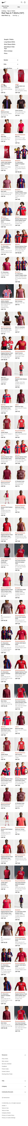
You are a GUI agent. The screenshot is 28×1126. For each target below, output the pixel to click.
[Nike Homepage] (4, 2)
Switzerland (6, 1097)
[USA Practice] (21, 422)
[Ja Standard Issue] (21, 472)
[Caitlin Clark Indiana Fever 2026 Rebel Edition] (7, 152)
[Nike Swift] (7, 181)
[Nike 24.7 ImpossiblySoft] (7, 369)
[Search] (21, 2)
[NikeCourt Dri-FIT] (7, 472)
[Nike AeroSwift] (21, 524)
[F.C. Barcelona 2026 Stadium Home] (21, 579)
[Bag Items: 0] (24, 2)
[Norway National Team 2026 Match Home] (7, 396)
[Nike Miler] (7, 126)
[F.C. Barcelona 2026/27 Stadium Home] (21, 152)
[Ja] (7, 607)
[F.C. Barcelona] (7, 263)
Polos (5, 53)
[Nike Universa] (21, 291)
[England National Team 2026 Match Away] (7, 524)
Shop (19, 6)
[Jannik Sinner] (7, 422)
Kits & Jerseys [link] (8, 51)
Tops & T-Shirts (11, 11)
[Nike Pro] (21, 126)
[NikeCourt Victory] (21, 497)
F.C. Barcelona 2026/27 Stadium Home (21, 159)
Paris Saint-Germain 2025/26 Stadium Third (21, 557)
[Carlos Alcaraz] (21, 102)
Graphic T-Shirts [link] (8, 39)
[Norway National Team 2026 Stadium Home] (21, 208)
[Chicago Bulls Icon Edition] (21, 76)
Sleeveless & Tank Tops (9, 47)
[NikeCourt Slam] (7, 102)
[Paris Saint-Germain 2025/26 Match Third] (21, 691)
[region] (14, 64)
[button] (11, 60)
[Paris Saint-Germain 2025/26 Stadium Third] (21, 550)
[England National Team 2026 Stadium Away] (7, 343)
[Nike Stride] (7, 76)
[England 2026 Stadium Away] (21, 369)
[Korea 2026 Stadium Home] (21, 607)
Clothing (4, 11)
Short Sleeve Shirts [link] (9, 44)
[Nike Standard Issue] (7, 318)
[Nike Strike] (7, 691)
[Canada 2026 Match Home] (21, 633)
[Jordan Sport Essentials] (7, 550)
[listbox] (15, 15)
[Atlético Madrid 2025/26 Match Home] (7, 291)
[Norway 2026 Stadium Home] (7, 497)
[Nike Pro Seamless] (21, 318)
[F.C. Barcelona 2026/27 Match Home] (21, 181)
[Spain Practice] (21, 343)
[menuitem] (4, 1106)
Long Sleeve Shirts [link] (9, 42)
